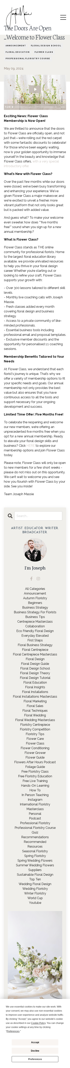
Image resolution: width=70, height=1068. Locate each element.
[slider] (34, 107)
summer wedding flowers (35, 865)
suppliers (35, 870)
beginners (35, 603)
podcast (35, 818)
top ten (35, 879)
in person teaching (35, 795)
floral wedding (35, 715)
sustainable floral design (35, 874)
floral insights (35, 687)
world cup (35, 898)
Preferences (35, 1059)
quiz (35, 832)
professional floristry (35, 823)
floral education (18, 52)
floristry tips (35, 734)
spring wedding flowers (35, 860)
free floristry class (35, 771)
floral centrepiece (35, 650)
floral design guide (35, 664)
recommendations (35, 837)
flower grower (35, 753)
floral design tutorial (35, 678)
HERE (30, 446)
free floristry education (35, 776)
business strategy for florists (35, 612)
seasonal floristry (35, 851)
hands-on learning (35, 785)
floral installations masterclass (35, 696)
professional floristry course (28, 59)
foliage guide (35, 767)
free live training (35, 781)
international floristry (35, 804)
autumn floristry (35, 598)
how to (35, 790)
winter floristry (35, 893)
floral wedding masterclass (35, 720)
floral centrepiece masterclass (35, 654)
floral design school (46, 46)
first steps (35, 640)
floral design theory (35, 673)
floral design (35, 659)
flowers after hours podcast (35, 762)
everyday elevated (35, 635)
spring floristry (35, 856)
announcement (16, 46)
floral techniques (35, 710)
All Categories (35, 589)
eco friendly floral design (35, 631)
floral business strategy (35, 645)
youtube (35, 903)
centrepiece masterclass (35, 621)
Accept (35, 1042)
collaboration (35, 626)
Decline (35, 1050)
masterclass (35, 809)
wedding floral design (35, 884)
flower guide (35, 757)
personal (35, 814)
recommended (35, 842)
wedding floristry (35, 889)
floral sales (35, 706)
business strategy (35, 607)
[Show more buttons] (62, 107)
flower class (44, 52)
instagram (35, 799)
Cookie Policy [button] (38, 1023)
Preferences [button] (13, 1031)
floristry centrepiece (35, 725)
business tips (35, 617)
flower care (35, 739)
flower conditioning (35, 748)
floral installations (35, 692)
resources (35, 846)
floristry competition (35, 729)
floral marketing (35, 701)
